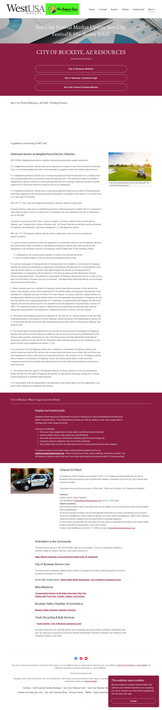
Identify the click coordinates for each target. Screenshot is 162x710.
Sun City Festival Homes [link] (100, 688)
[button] (152, 10)
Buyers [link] (114, 9)
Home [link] (92, 9)
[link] (42, 9)
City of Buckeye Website (80, 69)
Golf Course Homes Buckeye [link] (47, 688)
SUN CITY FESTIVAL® (125, 665)
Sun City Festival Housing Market (81, 87)
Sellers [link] (125, 9)
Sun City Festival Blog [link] (56, 692)
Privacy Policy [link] (76, 692)
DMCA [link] (88, 692)
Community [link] (138, 9)
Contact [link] (27, 688)
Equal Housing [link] (101, 692)
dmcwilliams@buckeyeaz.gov (88, 500)
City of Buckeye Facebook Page (81, 78)
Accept (133, 701)
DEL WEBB (142, 665)
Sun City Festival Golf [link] (74, 688)
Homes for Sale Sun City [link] (30, 692)
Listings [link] (103, 9)
